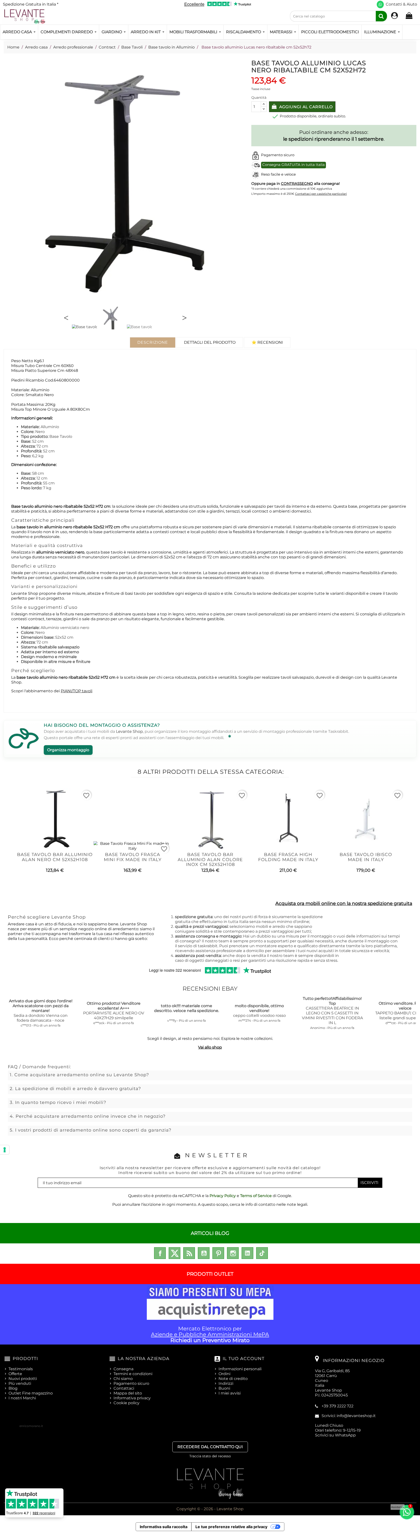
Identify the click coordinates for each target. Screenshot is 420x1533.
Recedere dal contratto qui (210, 1446)
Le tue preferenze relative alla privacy (231, 1526)
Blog (13, 1388)
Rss (189, 1253)
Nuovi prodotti (23, 1378)
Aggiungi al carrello (305, 107)
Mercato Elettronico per (210, 1334)
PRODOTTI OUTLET (210, 1274)
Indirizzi (226, 1383)
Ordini (224, 1373)
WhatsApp (345, 1435)
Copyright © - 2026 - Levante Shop (210, 1509)
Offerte (15, 1373)
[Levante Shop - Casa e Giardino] (24, 16)
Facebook (160, 1253)
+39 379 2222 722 (337, 1406)
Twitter (174, 1253)
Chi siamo (123, 1378)
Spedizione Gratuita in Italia (30, 4)
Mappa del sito (128, 1393)
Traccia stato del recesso (210, 1456)
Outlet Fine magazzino (31, 1393)
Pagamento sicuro (131, 1383)
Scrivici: (349, 1415)
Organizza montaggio (68, 750)
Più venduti (20, 1383)
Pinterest (218, 1253)
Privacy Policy (223, 1195)
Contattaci (124, 1388)
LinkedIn (247, 1253)
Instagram (232, 1253)
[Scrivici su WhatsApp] (380, 4)
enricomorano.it (31, 1426)
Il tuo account (243, 1358)
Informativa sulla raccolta (163, 1526)
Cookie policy (127, 1403)
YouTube (203, 1253)
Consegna (123, 1369)
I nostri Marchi (22, 1398)
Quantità (258, 97)
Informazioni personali (240, 1369)
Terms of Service (256, 1195)
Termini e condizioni (133, 1373)
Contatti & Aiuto (401, 4)
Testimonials (21, 1369)
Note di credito (233, 1378)
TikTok (262, 1253)
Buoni (224, 1388)
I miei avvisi (230, 1393)
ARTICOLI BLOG (210, 1233)
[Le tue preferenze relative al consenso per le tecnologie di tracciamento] (4, 1149)
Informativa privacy (132, 1398)
